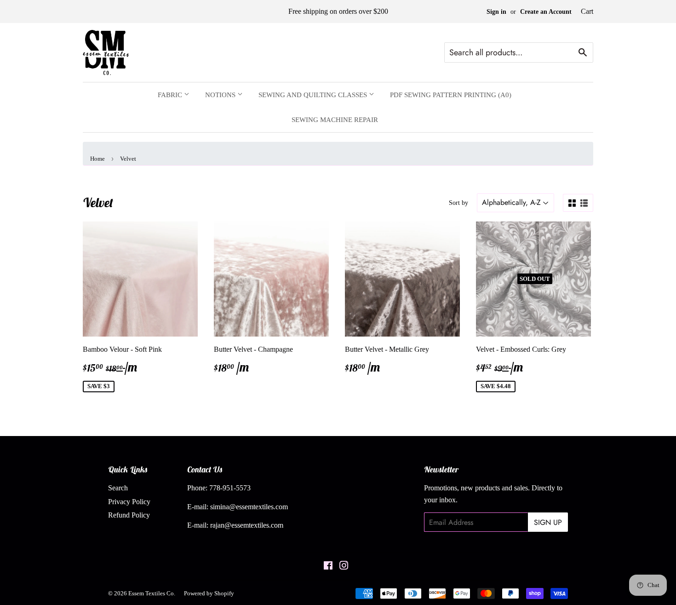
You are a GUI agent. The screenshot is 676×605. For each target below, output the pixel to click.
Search (118, 488)
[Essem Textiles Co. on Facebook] (328, 566)
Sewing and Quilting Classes (313, 95)
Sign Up (548, 522)
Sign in (496, 11)
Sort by (458, 202)
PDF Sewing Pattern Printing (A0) (450, 95)
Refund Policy (129, 515)
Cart (587, 11)
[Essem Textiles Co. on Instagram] (344, 566)
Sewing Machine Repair (335, 119)
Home (97, 158)
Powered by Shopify (209, 593)
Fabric (171, 95)
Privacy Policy (129, 502)
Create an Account (546, 11)
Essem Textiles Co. (151, 593)
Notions (221, 95)
